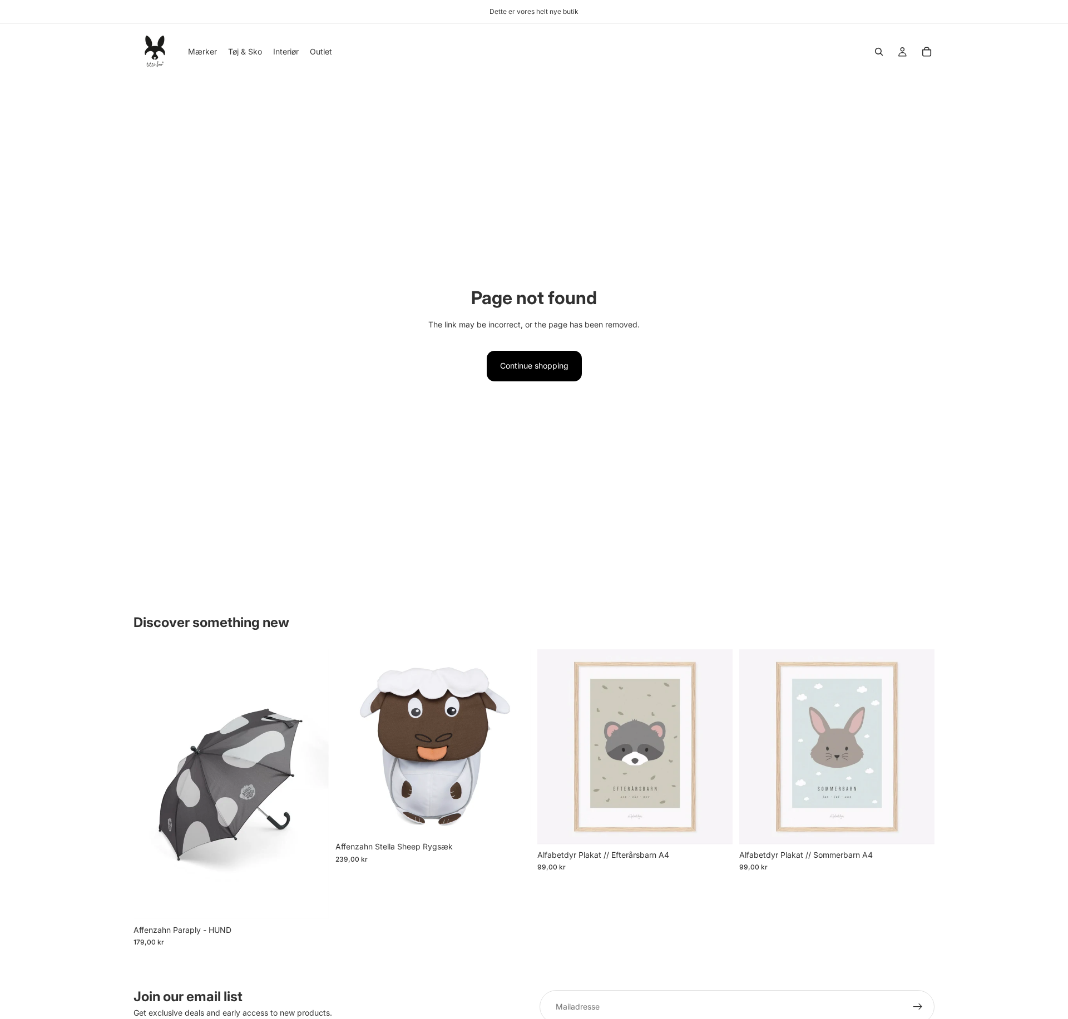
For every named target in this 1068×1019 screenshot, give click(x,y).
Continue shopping (534, 365)
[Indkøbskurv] (926, 51)
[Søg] (879, 51)
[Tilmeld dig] (917, 1006)
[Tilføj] (311, 902)
